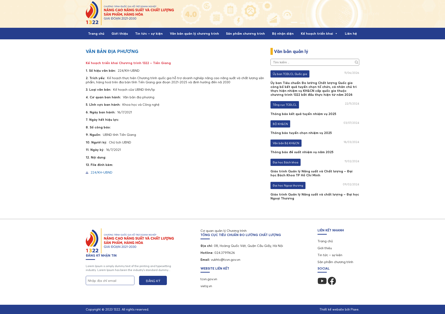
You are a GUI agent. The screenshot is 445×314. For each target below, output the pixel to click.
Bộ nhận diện (283, 33)
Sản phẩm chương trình (245, 33)
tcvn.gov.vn (208, 279)
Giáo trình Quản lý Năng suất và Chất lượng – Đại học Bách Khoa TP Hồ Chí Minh (311, 173)
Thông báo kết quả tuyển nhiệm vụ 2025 (303, 114)
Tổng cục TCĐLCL (285, 104)
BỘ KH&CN (280, 124)
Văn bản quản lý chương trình (194, 33)
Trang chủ (96, 33)
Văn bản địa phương (112, 51)
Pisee (355, 309)
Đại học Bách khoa (285, 162)
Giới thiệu (119, 33)
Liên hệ (351, 33)
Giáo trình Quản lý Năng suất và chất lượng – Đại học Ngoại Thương (314, 196)
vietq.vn (206, 286)
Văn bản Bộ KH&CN (286, 143)
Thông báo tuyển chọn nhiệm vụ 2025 (301, 133)
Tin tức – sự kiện (149, 33)
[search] (356, 61)
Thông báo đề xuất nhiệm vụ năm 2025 (301, 152)
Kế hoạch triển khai (317, 33)
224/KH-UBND (101, 172)
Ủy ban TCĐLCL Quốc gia (290, 74)
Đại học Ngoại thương (288, 185)
